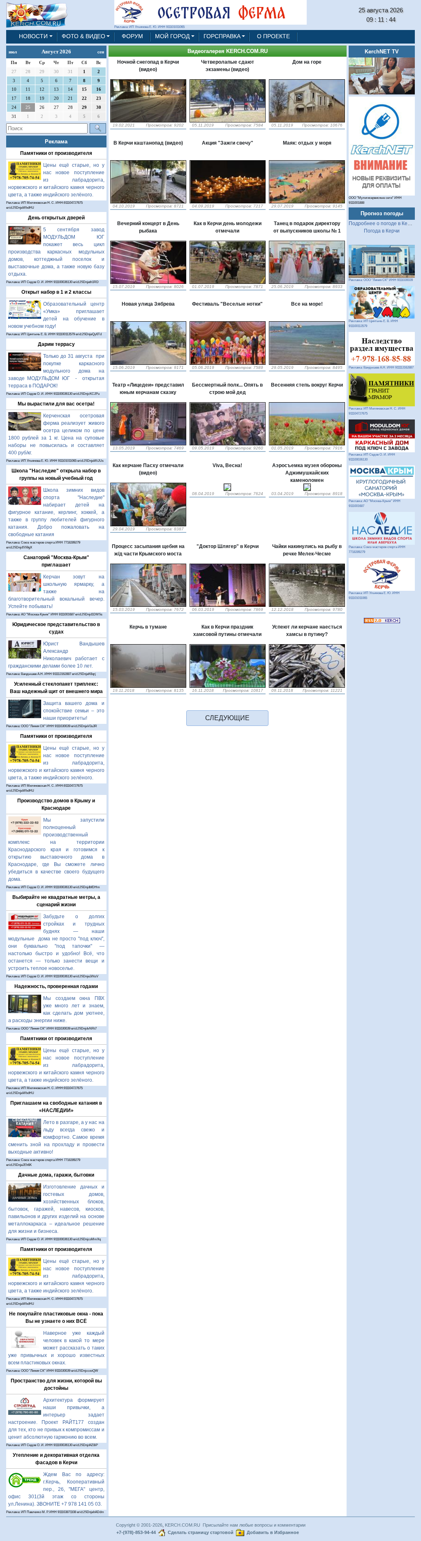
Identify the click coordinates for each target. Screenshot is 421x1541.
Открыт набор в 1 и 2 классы (56, 292)
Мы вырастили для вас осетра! (56, 404)
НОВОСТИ (33, 36)
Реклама (56, 141)
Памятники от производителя (56, 153)
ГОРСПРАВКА (222, 36)
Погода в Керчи (382, 231)
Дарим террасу (56, 344)
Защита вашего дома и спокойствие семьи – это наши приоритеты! (73, 710)
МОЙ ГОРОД (172, 36)
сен (100, 51)
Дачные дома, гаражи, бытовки (56, 1175)
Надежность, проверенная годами (56, 986)
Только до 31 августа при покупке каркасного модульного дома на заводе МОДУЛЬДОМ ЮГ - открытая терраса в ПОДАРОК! (56, 371)
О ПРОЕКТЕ (273, 36)
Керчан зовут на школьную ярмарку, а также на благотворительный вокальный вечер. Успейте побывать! (56, 591)
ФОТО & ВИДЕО (83, 36)
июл (13, 51)
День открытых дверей (56, 218)
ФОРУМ (132, 36)
